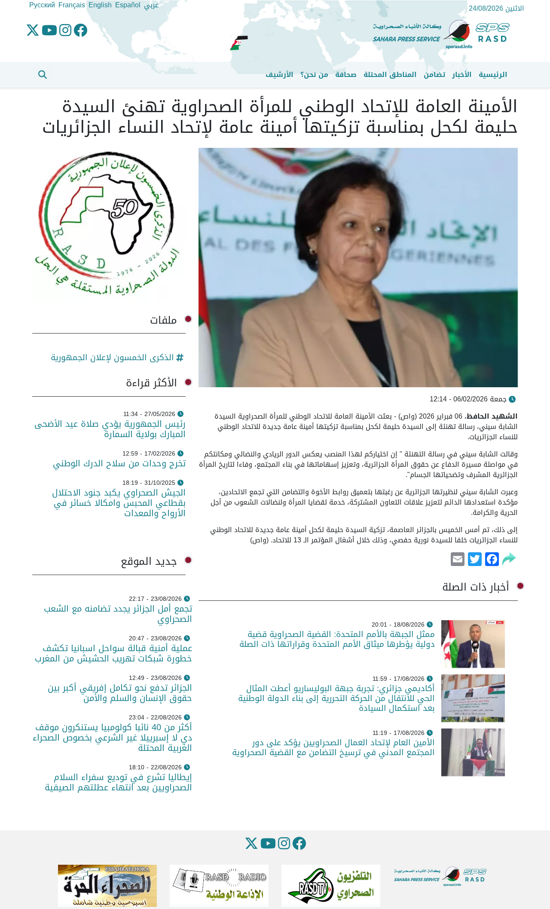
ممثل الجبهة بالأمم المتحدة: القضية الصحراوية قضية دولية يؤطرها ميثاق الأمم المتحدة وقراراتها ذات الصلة (337, 639)
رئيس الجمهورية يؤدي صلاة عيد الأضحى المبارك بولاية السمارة (110, 429)
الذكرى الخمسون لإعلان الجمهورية (112, 357)
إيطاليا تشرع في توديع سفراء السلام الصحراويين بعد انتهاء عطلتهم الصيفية (118, 782)
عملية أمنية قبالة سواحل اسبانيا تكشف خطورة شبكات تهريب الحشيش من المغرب (113, 653)
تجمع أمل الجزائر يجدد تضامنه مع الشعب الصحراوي (118, 613)
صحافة (346, 74)
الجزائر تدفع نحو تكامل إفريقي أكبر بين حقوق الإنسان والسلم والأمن (120, 692)
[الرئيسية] (445, 34)
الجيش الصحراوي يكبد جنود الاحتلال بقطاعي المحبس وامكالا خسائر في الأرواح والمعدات (119, 502)
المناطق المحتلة (390, 74)
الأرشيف (279, 74)
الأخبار (462, 74)
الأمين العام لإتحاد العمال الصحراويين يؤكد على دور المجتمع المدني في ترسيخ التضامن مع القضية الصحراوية (333, 747)
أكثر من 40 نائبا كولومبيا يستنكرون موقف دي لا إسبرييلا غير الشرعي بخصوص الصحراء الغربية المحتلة (112, 737)
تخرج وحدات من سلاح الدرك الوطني (119, 463)
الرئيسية (493, 74)
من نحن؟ (314, 74)
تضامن (434, 74)
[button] (42, 74)
